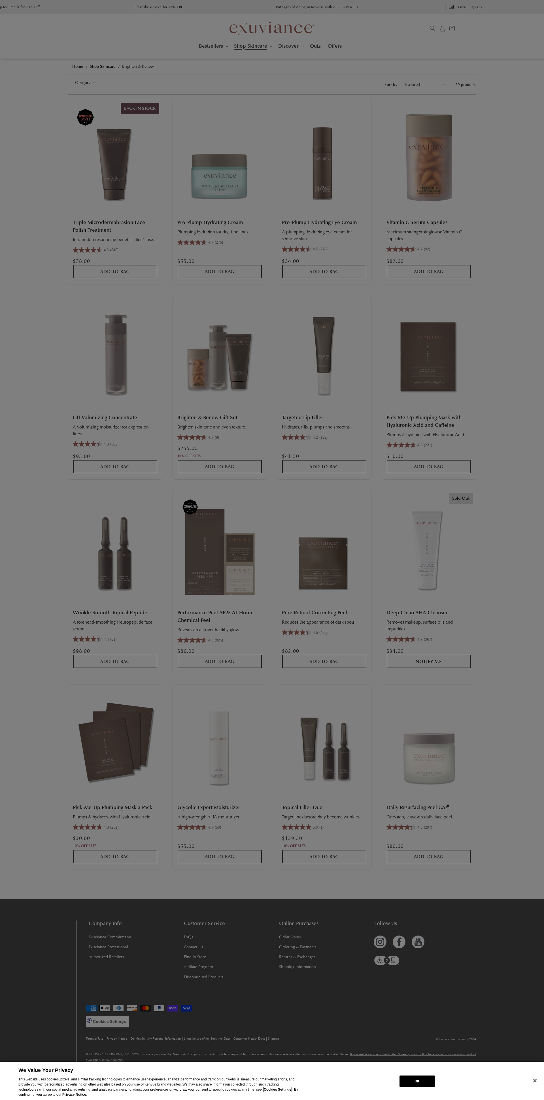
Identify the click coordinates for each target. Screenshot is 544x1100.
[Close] (535, 1080)
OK (417, 1081)
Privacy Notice (74, 1095)
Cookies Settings (277, 1089)
